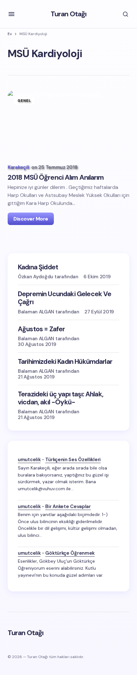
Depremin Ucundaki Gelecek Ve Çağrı (64, 298)
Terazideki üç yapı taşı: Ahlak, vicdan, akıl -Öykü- (60, 398)
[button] (11, 14)
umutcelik (29, 459)
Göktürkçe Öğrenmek (70, 553)
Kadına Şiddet (38, 267)
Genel (24, 100)
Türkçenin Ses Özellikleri (73, 459)
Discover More (30, 218)
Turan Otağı (68, 14)
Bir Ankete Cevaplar (67, 506)
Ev (10, 33)
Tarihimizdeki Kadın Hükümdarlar (65, 362)
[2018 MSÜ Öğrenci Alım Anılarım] (68, 125)
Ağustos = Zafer (41, 329)
